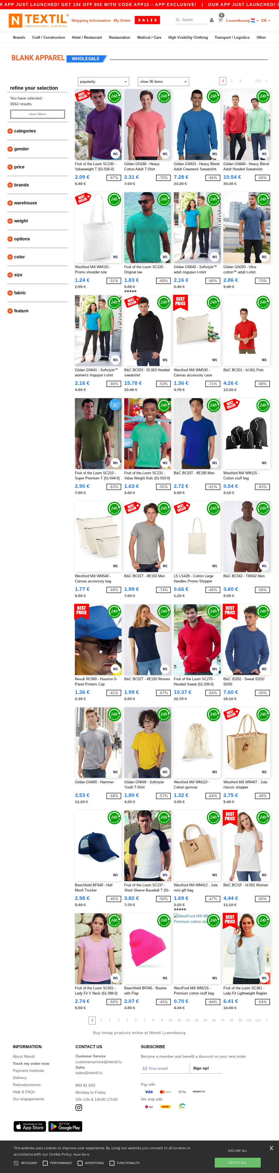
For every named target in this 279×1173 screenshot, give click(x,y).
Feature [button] (21, 311)
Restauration (119, 37)
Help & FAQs (24, 1092)
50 (205, 1020)
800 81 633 (85, 1085)
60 (214, 1020)
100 (249, 1020)
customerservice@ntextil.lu (98, 1062)
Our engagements (28, 1099)
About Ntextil (24, 1056)
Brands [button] (21, 185)
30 (188, 1020)
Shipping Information (91, 20)
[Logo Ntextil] (39, 20)
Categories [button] (25, 131)
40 (197, 1020)
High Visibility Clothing (188, 37)
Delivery (20, 1077)
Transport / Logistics (232, 37)
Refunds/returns (27, 1085)
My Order (122, 20)
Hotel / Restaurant (87, 37)
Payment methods (28, 1070)
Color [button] (19, 257)
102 (258, 81)
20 (179, 1020)
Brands (19, 37)
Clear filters (37, 114)
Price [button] (19, 167)
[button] (212, 20)
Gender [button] (21, 149)
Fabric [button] (20, 293)
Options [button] (22, 239)
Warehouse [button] (25, 203)
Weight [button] (21, 221)
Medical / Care (149, 37)
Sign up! (201, 1068)
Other (261, 37)
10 (170, 1020)
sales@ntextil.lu (88, 1073)
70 (223, 1020)
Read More (82, 1154)
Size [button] (18, 275)
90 (240, 1020)
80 (231, 1020)
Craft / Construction (48, 37)
